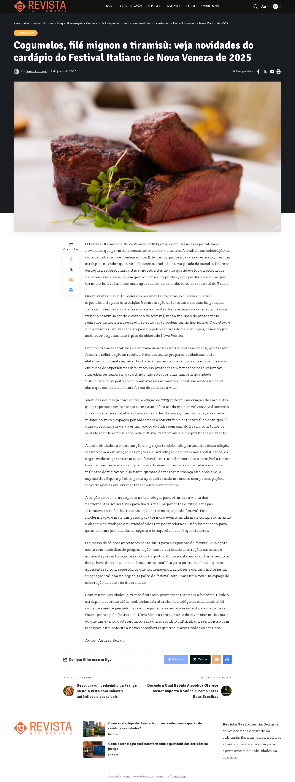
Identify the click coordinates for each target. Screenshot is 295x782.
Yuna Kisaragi (36, 71)
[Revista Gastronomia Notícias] (40, 6)
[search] (256, 6)
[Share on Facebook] (258, 71)
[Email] (272, 71)
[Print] (278, 71)
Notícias (113, 734)
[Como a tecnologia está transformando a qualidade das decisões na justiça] (94, 749)
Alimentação (25, 32)
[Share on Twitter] (265, 71)
